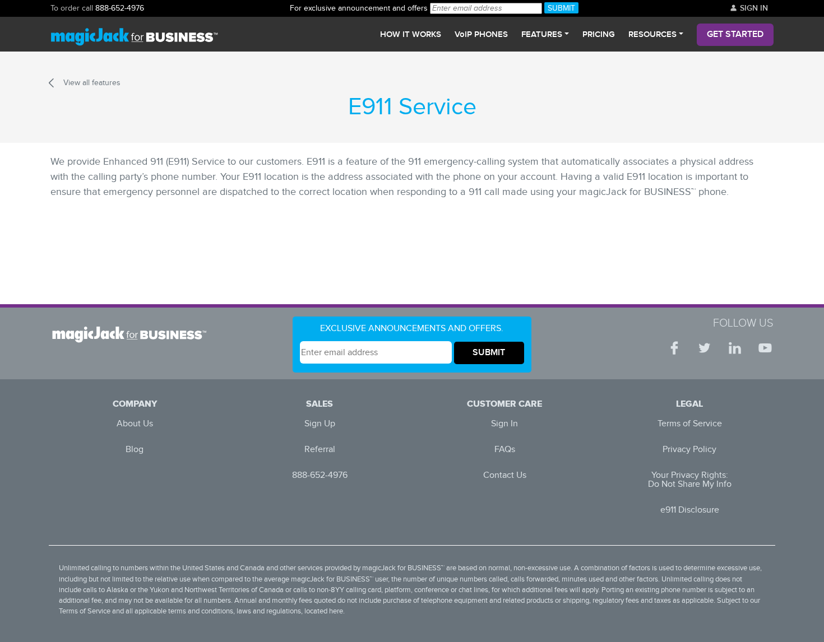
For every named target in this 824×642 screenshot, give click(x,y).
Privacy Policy (689, 449)
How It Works (410, 35)
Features (541, 35)
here (336, 611)
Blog (134, 449)
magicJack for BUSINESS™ (403, 568)
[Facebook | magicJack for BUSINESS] (674, 347)
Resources (652, 35)
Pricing (598, 35)
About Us (135, 423)
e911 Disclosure (689, 510)
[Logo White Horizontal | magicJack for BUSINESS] (132, 334)
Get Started (735, 34)
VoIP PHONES (481, 35)
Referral (319, 449)
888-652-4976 (119, 8)
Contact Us (504, 475)
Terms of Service (690, 423)
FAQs (504, 449)
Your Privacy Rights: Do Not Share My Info (690, 480)
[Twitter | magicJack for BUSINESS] (704, 347)
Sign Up (319, 423)
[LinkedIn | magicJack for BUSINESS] (734, 347)
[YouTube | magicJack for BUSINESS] (765, 347)
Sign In (753, 8)
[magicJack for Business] (134, 34)
